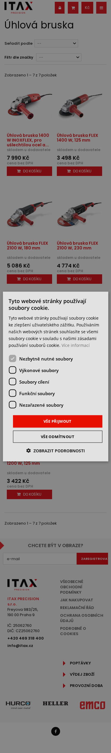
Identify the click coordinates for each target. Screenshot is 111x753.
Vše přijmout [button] (58, 421)
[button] (55, 450)
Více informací (76, 345)
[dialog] (55, 377)
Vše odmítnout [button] (57, 436)
